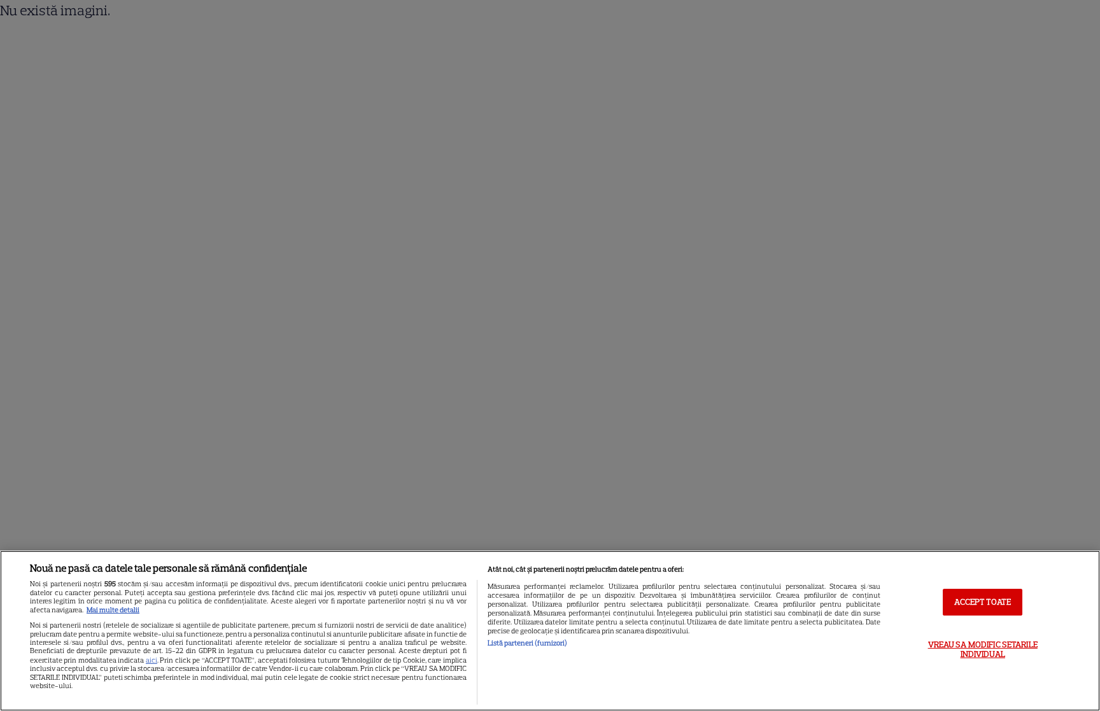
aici (151, 660)
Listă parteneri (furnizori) (527, 642)
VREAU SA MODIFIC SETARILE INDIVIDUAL (983, 649)
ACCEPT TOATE (982, 602)
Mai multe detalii (113, 609)
